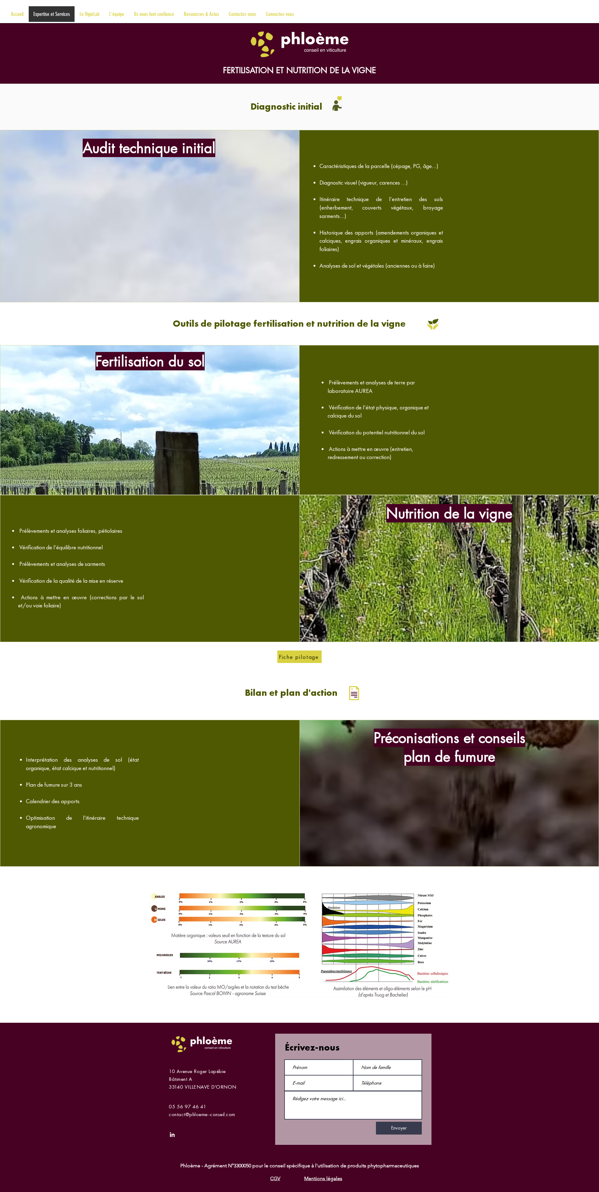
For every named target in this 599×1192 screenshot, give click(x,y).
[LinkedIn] (172, 1134)
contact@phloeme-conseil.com (202, 1114)
